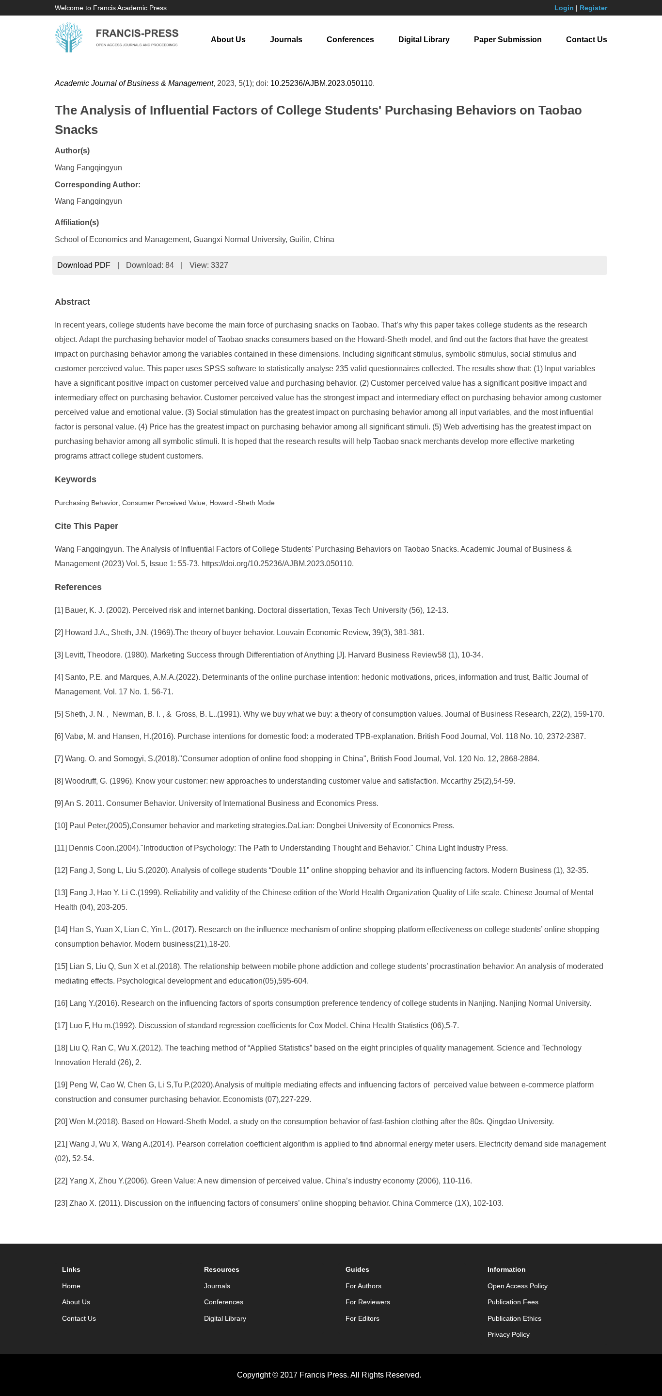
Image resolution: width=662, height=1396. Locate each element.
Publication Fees (513, 1302)
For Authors (363, 1286)
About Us (228, 39)
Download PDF (83, 265)
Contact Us (586, 39)
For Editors (362, 1318)
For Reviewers (368, 1302)
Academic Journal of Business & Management (134, 83)
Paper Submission (508, 39)
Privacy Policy (509, 1334)
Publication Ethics (514, 1318)
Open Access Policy (518, 1286)
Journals (286, 39)
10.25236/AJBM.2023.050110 (321, 83)
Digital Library (424, 39)
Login (564, 8)
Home (71, 1286)
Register (593, 8)
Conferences (350, 39)
